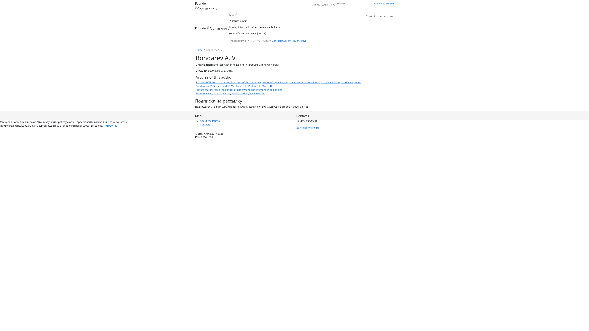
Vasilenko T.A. (239, 86)
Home (199, 50)
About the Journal (210, 121)
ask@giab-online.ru (307, 127)
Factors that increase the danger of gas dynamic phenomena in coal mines (239, 89)
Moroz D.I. (268, 86)
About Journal (239, 40)
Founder (201, 3)
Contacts (277, 40)
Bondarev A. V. (204, 86)
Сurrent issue (374, 16)
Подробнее (110, 125)
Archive (388, 16)
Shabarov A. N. (221, 93)
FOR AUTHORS (260, 40)
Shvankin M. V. (221, 86)
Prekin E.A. (254, 86)
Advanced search (384, 3)
